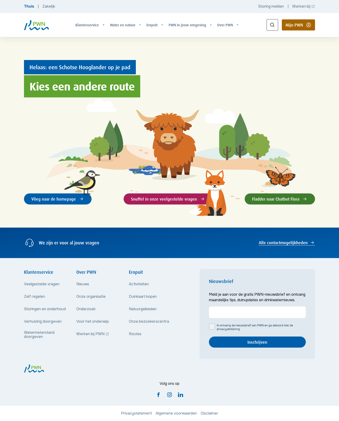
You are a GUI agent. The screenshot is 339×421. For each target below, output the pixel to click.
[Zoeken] (272, 25)
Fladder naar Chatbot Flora (275, 198)
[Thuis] (36, 25)
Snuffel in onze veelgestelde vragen (164, 198)
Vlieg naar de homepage (53, 198)
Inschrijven (257, 342)
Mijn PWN (300, 26)
